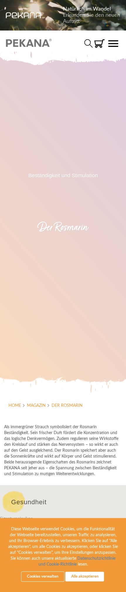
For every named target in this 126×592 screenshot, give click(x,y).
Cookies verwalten (42, 576)
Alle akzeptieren (84, 576)
